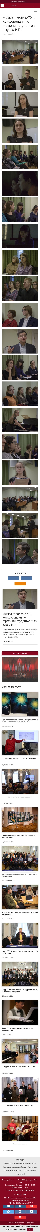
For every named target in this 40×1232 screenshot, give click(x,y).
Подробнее (22, 1229)
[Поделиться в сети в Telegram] (26, 578)
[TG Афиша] (20, 1206)
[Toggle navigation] (35, 11)
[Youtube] (31, 1206)
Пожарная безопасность (12, 1170)
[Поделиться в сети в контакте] (13, 578)
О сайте (33, 1170)
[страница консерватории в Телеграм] (8, 1206)
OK (30, 1229)
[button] (4, 669)
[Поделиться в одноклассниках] (20, 583)
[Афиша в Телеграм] (20, 1217)
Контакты (20, 1174)
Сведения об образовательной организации (20, 1163)
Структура (20, 1160)
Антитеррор (32, 1167)
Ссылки (26, 1170)
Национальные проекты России (14, 1167)
